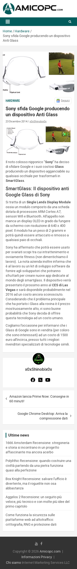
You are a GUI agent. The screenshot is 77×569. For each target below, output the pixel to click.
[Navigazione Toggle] (8, 21)
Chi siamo (13, 563)
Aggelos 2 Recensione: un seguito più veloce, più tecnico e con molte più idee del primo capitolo (38, 501)
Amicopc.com (50, 551)
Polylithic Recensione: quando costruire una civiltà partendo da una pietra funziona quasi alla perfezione (38, 465)
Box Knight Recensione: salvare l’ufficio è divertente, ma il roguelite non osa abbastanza (36, 483)
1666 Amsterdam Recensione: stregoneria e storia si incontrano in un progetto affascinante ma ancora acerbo (37, 447)
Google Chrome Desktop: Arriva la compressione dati (43, 416)
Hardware (13, 100)
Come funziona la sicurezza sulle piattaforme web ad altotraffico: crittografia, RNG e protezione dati (31, 519)
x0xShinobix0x (38, 121)
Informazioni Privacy (36, 557)
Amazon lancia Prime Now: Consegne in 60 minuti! (39, 398)
